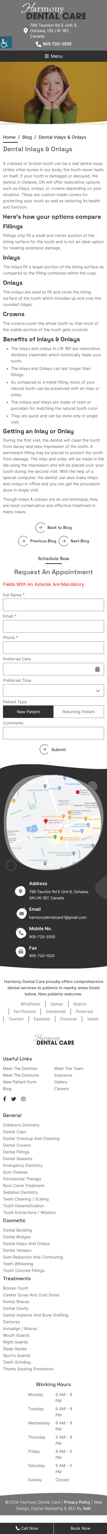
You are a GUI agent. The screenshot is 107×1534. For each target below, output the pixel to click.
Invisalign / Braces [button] (20, 1328)
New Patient (28, 711)
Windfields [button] (30, 1003)
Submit (59, 749)
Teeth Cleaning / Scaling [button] (26, 1198)
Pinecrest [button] (84, 1011)
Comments (13, 722)
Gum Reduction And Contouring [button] (33, 1257)
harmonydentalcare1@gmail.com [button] (57, 917)
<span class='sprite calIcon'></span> (97, 669)
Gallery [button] (60, 1081)
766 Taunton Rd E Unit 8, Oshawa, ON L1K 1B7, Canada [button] (53, 31)
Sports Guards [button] (16, 1355)
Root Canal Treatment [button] (23, 1185)
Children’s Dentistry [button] (21, 1124)
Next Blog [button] (80, 541)
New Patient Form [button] (20, 1081)
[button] (53, 10)
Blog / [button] (30, 137)
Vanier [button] (93, 1018)
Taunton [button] (16, 1018)
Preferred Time (17, 680)
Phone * (10, 637)
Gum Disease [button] (15, 1172)
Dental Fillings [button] (16, 1151)
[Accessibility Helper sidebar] (6, 42)
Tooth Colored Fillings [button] (24, 1270)
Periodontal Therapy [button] (22, 1178)
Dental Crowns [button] (17, 1145)
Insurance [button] (63, 1075)
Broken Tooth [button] (15, 1288)
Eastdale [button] (42, 1018)
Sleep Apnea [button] (15, 1348)
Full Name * (14, 594)
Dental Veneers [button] (17, 1250)
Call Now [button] (29, 1528)
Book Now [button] (80, 1528)
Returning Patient (78, 711)
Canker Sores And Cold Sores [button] (31, 1294)
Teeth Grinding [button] (17, 1362)
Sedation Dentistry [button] (20, 1192)
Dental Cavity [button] (16, 1308)
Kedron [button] (80, 1003)
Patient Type (15, 701)
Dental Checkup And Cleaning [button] (31, 1138)
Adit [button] (87, 1508)
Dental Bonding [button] (17, 1230)
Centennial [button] (56, 1011)
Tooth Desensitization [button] (23, 1205)
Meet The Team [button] (68, 1068)
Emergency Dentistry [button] (23, 1165)
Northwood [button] (25, 1011)
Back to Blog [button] (59, 527)
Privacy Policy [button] (77, 1502)
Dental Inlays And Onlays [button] (26, 1243)
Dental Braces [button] (16, 1301)
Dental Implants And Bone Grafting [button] (35, 1315)
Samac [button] (57, 1003)
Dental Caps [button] (14, 1131)
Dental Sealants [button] (17, 1158)
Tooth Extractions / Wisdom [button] (29, 1212)
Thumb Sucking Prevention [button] (28, 1368)
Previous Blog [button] (43, 541)
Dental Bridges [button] (17, 1236)
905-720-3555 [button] (57, 44)
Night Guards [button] (15, 1341)
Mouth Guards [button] (16, 1335)
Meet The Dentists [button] (20, 1068)
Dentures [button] (11, 1321)
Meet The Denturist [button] (21, 1075)
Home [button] (9, 137)
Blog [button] (7, 1088)
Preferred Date (17, 658)
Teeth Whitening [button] (18, 1263)
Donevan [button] (68, 1018)
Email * (9, 616)
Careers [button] (61, 1088)
